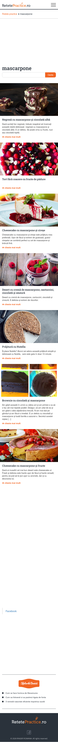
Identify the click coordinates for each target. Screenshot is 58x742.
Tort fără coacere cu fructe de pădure (23, 179)
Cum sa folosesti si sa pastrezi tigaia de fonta (26, 697)
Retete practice (9, 13)
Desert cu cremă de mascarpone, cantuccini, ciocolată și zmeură (28, 291)
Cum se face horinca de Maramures (22, 693)
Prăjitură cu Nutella (13, 346)
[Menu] (53, 4)
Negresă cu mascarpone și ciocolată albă (26, 119)
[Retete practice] (16, 4)
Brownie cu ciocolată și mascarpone (23, 400)
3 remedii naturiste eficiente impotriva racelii (25, 701)
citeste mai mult (12, 136)
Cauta (50, 74)
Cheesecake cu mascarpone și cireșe (23, 230)
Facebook (11, 611)
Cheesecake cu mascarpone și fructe (23, 465)
